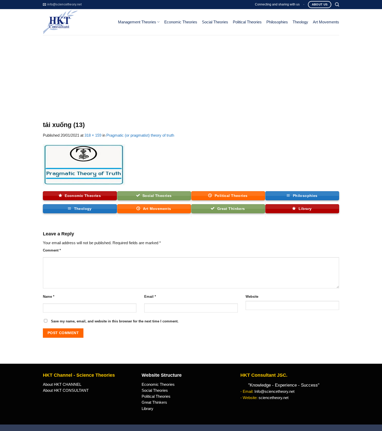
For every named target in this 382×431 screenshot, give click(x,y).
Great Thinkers (154, 402)
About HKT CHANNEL (62, 384)
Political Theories (247, 22)
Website (252, 297)
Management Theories (137, 22)
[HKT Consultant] (76, 22)
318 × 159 (92, 135)
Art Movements (326, 22)
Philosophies (277, 22)
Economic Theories (180, 22)
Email (150, 297)
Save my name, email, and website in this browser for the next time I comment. (115, 321)
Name (48, 297)
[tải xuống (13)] (84, 164)
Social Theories (215, 22)
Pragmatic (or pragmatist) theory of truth (140, 135)
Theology (300, 22)
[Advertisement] (191, 74)
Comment (52, 250)
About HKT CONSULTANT (66, 390)
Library (147, 409)
